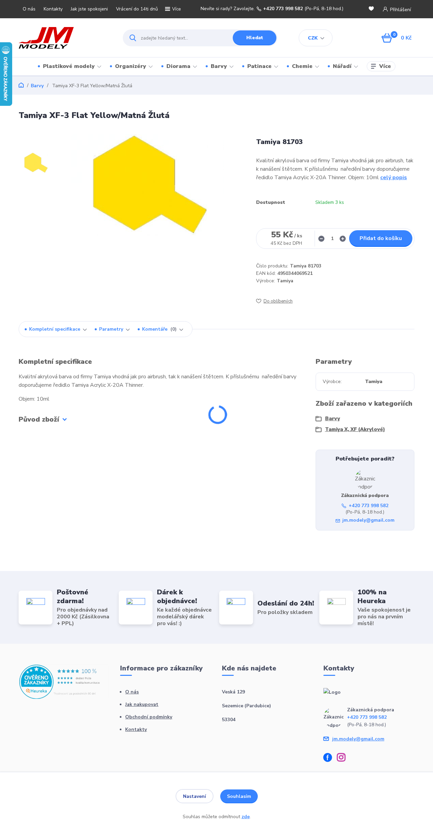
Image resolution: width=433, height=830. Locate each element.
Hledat (254, 37)
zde (246, 816)
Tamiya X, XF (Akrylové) (355, 429)
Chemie (302, 66)
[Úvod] (65, 38)
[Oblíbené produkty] (372, 9)
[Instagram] (343, 758)
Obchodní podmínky (148, 717)
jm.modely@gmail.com (368, 520)
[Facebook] (330, 758)
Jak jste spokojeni (89, 9)
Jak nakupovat (141, 704)
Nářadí (342, 66)
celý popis (393, 177)
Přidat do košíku (381, 238)
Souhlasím (239, 796)
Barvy (219, 66)
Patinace (259, 66)
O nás (29, 9)
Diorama (178, 66)
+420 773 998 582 (283, 9)
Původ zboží (39, 419)
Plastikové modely (69, 66)
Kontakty (53, 9)
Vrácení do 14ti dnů (137, 9)
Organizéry (130, 66)
